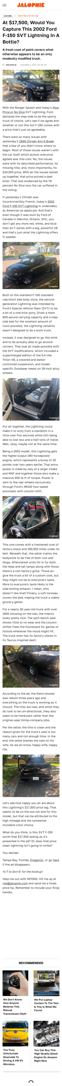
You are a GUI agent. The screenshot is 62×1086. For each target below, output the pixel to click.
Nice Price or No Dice (28, 16)
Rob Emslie (11, 65)
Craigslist (36, 860)
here (56, 860)
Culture (8, 16)
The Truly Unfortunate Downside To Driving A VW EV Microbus (13, 1057)
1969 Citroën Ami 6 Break (36, 141)
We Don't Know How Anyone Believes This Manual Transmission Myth (14, 1006)
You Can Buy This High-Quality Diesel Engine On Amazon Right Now (46, 1055)
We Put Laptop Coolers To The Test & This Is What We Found (46, 1005)
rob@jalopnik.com (15, 883)
